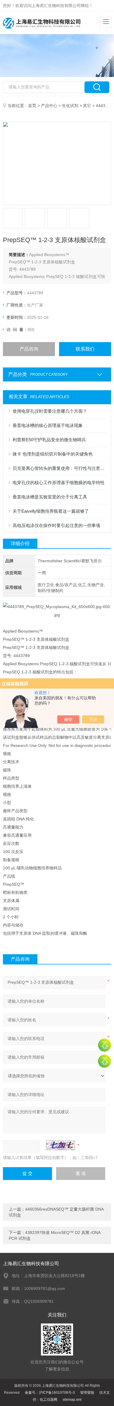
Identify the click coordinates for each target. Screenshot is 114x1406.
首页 (32, 105)
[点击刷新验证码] (60, 1145)
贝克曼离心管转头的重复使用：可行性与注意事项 (60, 468)
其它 (87, 105)
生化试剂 (70, 105)
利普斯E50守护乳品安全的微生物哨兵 (49, 439)
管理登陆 (87, 1393)
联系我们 (85, 348)
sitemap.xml (72, 1400)
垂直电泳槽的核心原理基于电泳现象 (48, 425)
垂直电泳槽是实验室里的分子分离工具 (50, 496)
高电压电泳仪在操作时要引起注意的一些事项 (56, 525)
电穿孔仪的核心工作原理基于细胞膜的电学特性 (59, 482)
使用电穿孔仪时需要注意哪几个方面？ (50, 411)
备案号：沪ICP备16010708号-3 (50, 1393)
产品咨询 (29, 348)
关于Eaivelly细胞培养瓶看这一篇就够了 (51, 511)
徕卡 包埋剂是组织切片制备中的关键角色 (53, 453)
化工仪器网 (48, 1400)
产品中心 (49, 105)
